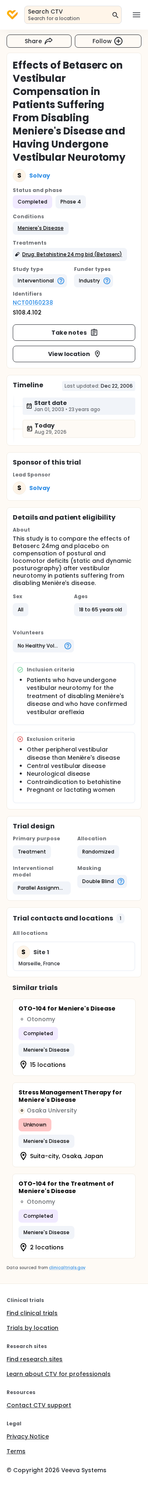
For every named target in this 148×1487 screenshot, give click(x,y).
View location (69, 354)
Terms (16, 1451)
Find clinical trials (32, 1313)
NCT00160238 (33, 302)
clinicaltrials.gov (67, 1268)
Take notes (69, 332)
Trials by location (32, 1328)
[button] (41, 228)
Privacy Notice (28, 1436)
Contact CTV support (39, 1405)
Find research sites (34, 1359)
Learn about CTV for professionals (59, 1374)
